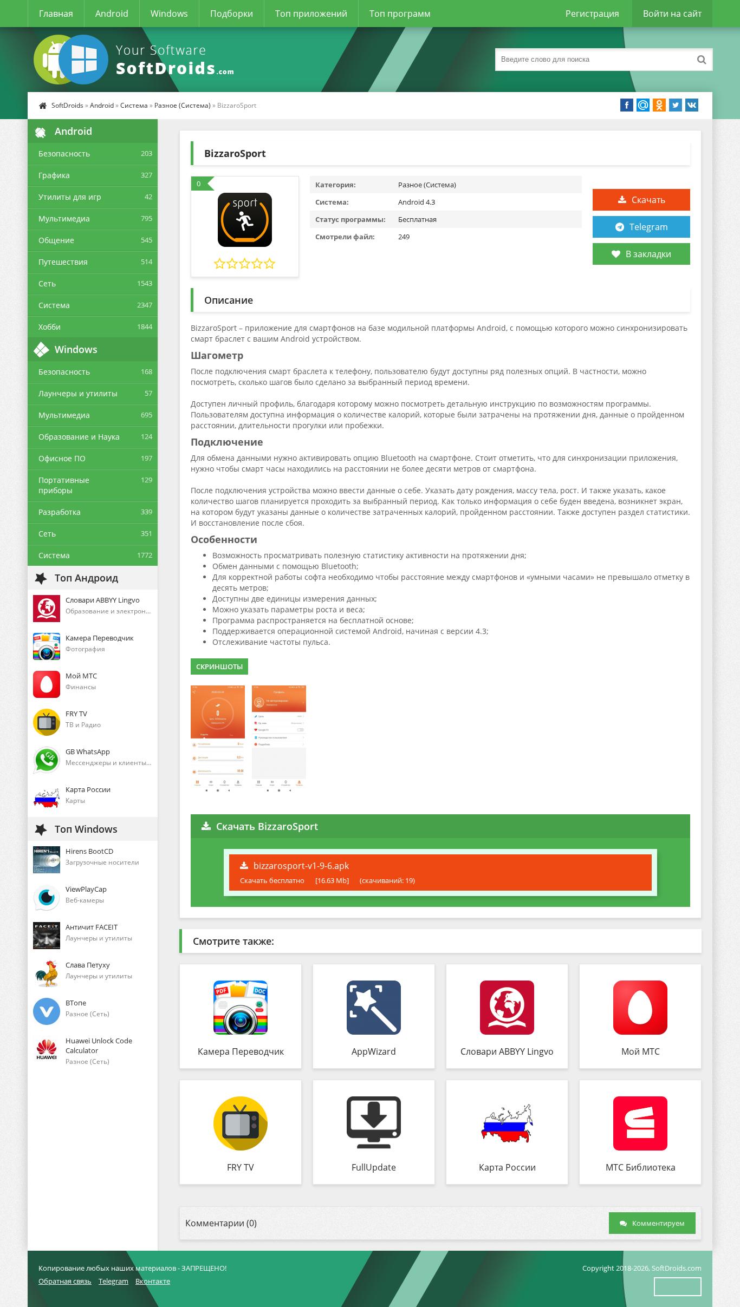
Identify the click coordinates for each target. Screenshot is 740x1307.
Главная (56, 13)
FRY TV (240, 1167)
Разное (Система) (182, 105)
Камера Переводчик (241, 1051)
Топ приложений (311, 13)
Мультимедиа (64, 218)
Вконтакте (152, 1281)
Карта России (507, 1167)
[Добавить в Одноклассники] (659, 105)
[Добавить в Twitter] (675, 105)
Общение (56, 240)
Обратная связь (65, 1281)
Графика (54, 175)
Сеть (47, 283)
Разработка (59, 512)
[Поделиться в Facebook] (626, 105)
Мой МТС (640, 1051)
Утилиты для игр (69, 197)
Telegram (648, 227)
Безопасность (64, 153)
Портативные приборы (63, 485)
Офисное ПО (62, 458)
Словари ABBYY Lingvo (507, 1051)
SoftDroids (67, 105)
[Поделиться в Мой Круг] (643, 105)
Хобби (49, 327)
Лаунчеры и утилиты (78, 393)
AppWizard (374, 1051)
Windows (169, 13)
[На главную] (136, 59)
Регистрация (592, 13)
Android (111, 13)
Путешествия (63, 262)
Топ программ (400, 13)
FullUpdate (374, 1167)
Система (134, 105)
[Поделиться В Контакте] (691, 105)
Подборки (231, 13)
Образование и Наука (79, 437)
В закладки (648, 254)
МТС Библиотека (641, 1167)
